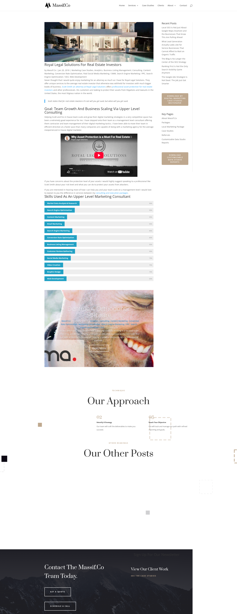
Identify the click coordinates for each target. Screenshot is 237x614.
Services (132, 6)
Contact (183, 6)
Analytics (98, 70)
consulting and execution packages (112, 193)
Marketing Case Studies (82, 70)
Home (122, 6)
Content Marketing (119, 321)
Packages (166, 122)
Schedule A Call (60, 606)
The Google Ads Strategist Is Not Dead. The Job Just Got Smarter (174, 80)
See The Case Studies (143, 576)
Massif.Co (51, 70)
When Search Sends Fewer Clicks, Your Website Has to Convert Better (87, 471)
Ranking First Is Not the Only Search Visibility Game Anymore (175, 69)
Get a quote (57, 592)
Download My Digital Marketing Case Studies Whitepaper (175, 99)
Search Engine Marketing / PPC (131, 73)
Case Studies (148, 6)
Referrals (166, 135)
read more (52, 482)
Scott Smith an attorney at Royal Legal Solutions (84, 86)
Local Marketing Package (173, 126)
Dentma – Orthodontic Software (99, 311)
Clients (161, 6)
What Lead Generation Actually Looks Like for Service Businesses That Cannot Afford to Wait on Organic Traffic (173, 48)
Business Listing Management (117, 70)
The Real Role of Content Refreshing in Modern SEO (76, 518)
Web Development (78, 77)
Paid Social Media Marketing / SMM (99, 73)
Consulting (137, 70)
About (170, 6)
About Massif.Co (169, 118)
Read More (99, 348)
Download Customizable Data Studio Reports (175, 158)
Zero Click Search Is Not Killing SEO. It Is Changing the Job (80, 494)
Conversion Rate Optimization (68, 73)
